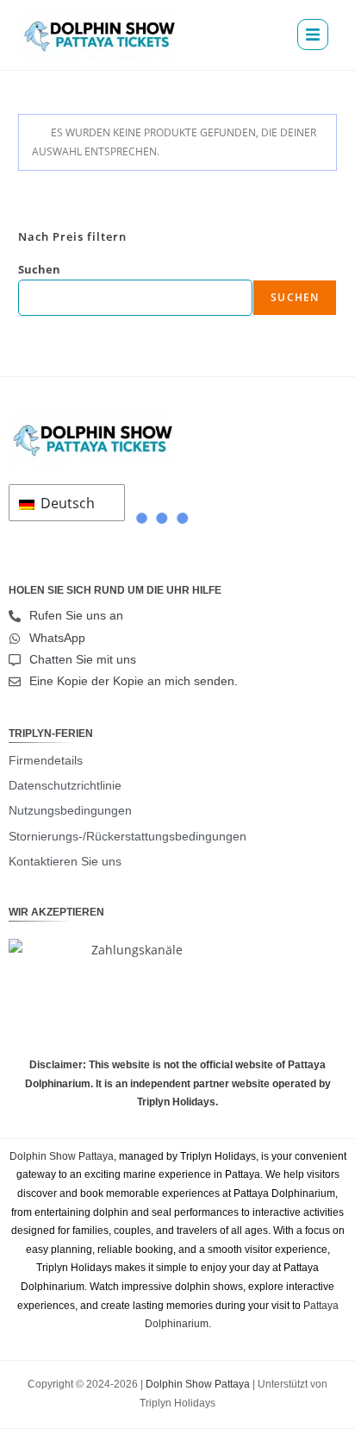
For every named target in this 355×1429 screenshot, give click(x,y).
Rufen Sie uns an (76, 615)
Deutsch (66, 503)
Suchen (39, 269)
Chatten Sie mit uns (82, 659)
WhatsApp (57, 638)
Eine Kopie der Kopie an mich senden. (133, 681)
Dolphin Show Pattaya (61, 1156)
